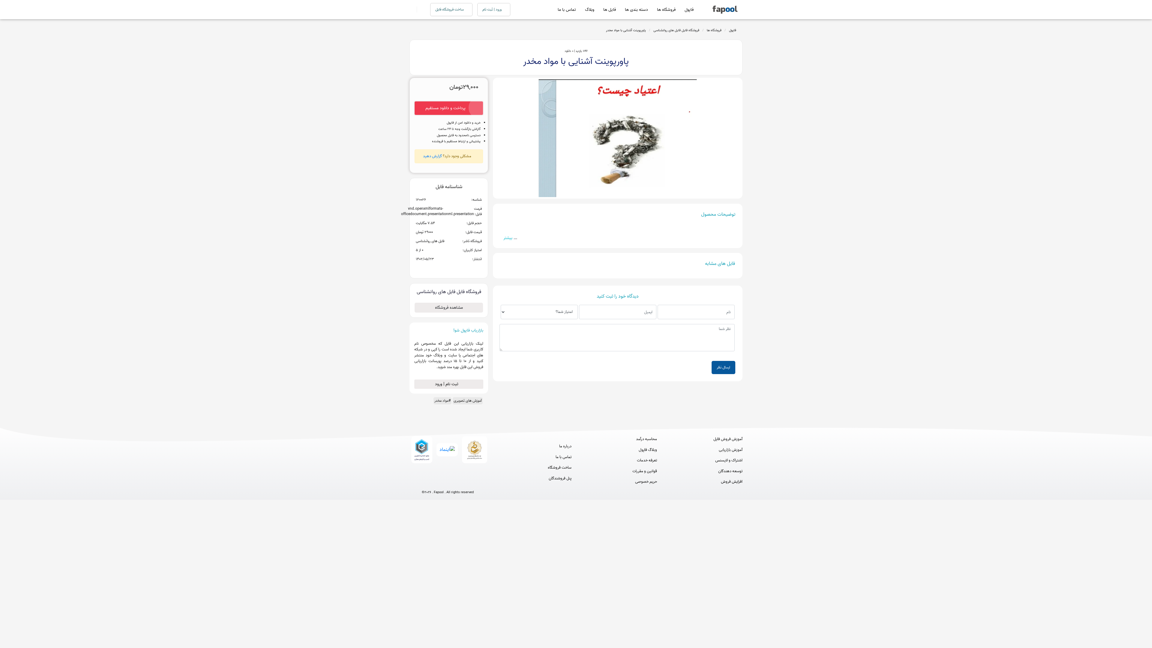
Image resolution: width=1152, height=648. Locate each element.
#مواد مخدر (442, 401)
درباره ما (565, 446)
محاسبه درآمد (646, 439)
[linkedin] (470, 482)
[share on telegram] (441, 268)
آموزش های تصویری (468, 401)
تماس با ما (567, 10)
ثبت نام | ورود (447, 384)
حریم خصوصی (646, 482)
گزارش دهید (432, 156)
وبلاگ (589, 10)
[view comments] (456, 268)
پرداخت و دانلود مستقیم (445, 108)
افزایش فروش (731, 482)
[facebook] (425, 482)
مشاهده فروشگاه (449, 307)
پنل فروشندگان (560, 479)
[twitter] (459, 482)
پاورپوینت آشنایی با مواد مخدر (626, 30)
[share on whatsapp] (449, 268)
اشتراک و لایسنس (728, 461)
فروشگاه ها (666, 10)
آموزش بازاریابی (730, 450)
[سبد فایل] (412, 9)
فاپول (689, 10)
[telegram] (436, 482)
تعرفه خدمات (647, 461)
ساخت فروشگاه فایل (450, 9)
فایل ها (609, 10)
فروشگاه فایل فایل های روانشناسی (676, 30)
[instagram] (448, 482)
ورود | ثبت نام (492, 9)
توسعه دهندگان (730, 471)
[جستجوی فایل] (419, 10)
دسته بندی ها (636, 10)
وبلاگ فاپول (648, 450)
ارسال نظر (723, 367)
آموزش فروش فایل (727, 439)
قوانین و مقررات (644, 471)
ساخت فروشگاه (560, 468)
